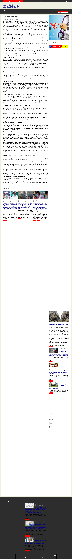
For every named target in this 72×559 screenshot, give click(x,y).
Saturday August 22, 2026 (40, 504)
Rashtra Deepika (15, 19)
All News (5, 220)
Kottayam (51, 420)
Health (24, 10)
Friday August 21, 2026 (54, 322)
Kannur (50, 427)
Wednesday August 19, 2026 (54, 368)
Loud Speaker (46, 10)
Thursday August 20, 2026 (63, 348)
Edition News (14, 10)
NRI (51, 10)
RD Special (51, 346)
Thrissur (50, 423)
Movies (8, 10)
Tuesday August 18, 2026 (8, 200)
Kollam (50, 418)
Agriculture (30, 10)
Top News (38, 220)
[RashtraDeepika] (4, 10)
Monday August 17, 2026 (23, 200)
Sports (20, 10)
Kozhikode (51, 426)
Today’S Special (38, 10)
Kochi (50, 422)
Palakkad (51, 425)
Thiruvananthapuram (53, 416)
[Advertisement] (59, 56)
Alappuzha (51, 419)
